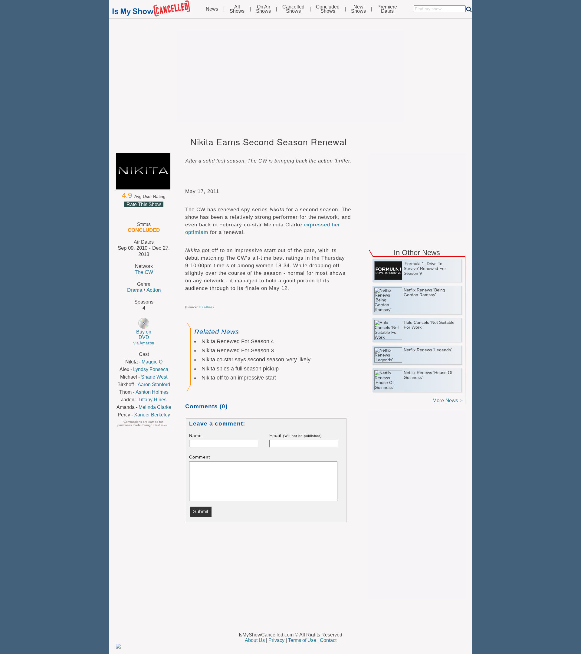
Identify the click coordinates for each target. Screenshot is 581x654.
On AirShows (263, 9)
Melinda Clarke (155, 407)
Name (195, 435)
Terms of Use (302, 640)
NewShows (358, 9)
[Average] (143, 211)
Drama (134, 290)
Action (153, 290)
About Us (255, 640)
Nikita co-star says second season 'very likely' (256, 360)
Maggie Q (152, 361)
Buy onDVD (143, 337)
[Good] (150, 211)
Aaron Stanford (154, 384)
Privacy (276, 640)
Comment (199, 457)
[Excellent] (158, 211)
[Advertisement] (290, 76)
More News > (447, 400)
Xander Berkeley (152, 414)
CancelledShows (293, 9)
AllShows (237, 9)
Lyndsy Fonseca (150, 369)
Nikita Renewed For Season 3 (238, 350)
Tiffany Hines (152, 399)
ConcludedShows (328, 9)
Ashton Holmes (152, 392)
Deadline (206, 307)
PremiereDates (387, 9)
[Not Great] (136, 211)
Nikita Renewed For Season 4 (238, 341)
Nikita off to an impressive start (239, 378)
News (212, 9)
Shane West (154, 377)
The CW (144, 272)
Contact (328, 640)
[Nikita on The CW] (144, 171)
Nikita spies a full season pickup (240, 369)
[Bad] (129, 211)
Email (295, 435)
